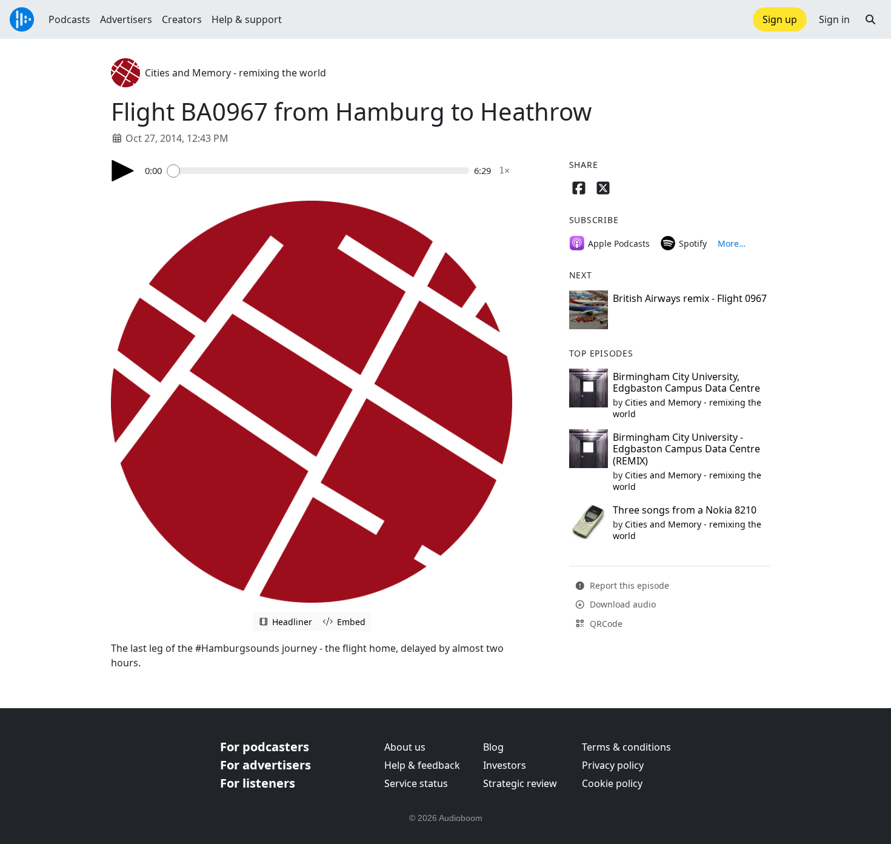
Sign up (780, 19)
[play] (123, 170)
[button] (870, 19)
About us (404, 747)
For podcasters (264, 746)
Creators (182, 19)
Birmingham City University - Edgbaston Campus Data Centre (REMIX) (686, 448)
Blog (493, 747)
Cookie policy (612, 783)
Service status (416, 783)
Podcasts (69, 19)
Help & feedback (422, 765)
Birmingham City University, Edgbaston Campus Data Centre (686, 382)
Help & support (247, 19)
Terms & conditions (626, 747)
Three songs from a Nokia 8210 (684, 510)
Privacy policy (613, 765)
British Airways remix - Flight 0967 (690, 298)
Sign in (834, 19)
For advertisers (265, 765)
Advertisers (126, 19)
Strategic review (520, 783)
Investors (504, 765)
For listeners (257, 783)
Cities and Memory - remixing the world (235, 72)
